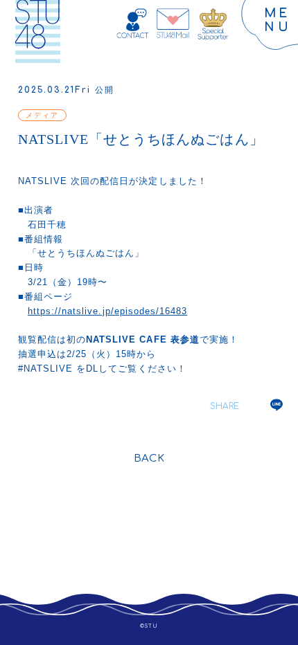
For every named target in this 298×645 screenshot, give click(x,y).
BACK (149, 458)
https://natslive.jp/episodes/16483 (107, 311)
